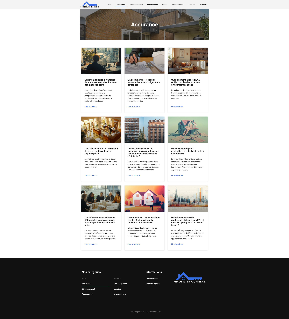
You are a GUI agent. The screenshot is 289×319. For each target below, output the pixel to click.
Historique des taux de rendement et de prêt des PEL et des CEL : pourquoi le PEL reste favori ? (187, 221)
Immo (164, 5)
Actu (110, 5)
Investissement (178, 5)
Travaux (203, 5)
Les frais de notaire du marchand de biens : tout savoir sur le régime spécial (101, 151)
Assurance (121, 5)
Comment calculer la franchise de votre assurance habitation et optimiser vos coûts (101, 82)
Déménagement (136, 5)
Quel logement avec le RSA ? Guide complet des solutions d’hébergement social (185, 82)
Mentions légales (153, 284)
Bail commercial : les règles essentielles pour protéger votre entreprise (144, 82)
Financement (152, 5)
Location (192, 5)
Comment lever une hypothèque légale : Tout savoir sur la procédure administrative (144, 220)
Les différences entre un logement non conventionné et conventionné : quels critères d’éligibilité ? (143, 152)
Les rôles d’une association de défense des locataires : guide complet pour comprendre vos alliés (100, 221)
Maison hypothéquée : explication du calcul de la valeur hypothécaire (187, 151)
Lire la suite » (90, 106)
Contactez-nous (152, 279)
